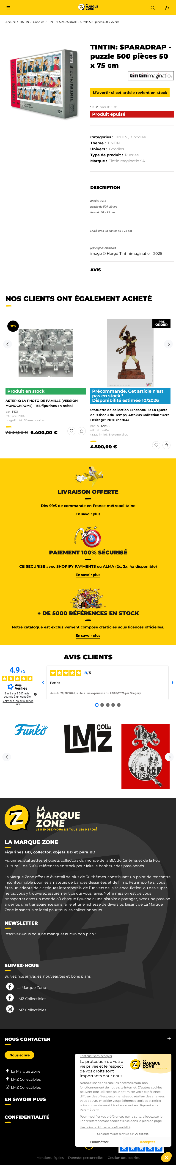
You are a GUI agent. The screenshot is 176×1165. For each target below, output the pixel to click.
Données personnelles (85, 1158)
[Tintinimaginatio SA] (151, 75)
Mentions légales (50, 1158)
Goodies (38, 22)
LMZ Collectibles (31, 999)
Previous (7, 344)
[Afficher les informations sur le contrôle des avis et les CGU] (35, 694)
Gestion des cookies (124, 1158)
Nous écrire (19, 1055)
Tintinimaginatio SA (127, 161)
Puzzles (132, 155)
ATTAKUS (103, 426)
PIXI (15, 411)
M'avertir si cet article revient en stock (130, 92)
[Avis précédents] (43, 683)
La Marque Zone (31, 987)
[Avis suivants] (172, 683)
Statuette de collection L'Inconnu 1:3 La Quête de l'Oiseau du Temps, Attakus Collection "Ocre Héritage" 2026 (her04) (130, 415)
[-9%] (46, 353)
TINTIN (24, 22)
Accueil (11, 22)
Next (168, 344)
